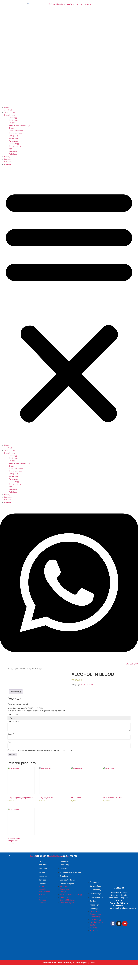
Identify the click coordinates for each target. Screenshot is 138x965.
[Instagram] (119, 923)
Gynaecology (14, 138)
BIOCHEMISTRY (19, 669)
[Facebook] (113, 923)
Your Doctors (9, 112)
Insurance (8, 159)
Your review (13, 721)
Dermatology (14, 143)
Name (11, 734)
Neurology (13, 118)
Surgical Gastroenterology (19, 125)
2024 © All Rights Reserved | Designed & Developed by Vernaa (69, 962)
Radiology (13, 151)
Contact (7, 164)
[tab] (16, 691)
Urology (12, 123)
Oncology (12, 128)
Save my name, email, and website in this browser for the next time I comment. (41, 750)
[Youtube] (125, 923)
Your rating (13, 714)
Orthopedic (13, 136)
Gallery (7, 156)
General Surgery (15, 133)
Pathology (13, 154)
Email (10, 742)
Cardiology (13, 120)
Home (6, 107)
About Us (8, 110)
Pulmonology (14, 141)
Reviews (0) (16, 692)
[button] (69, 305)
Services (7, 162)
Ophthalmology (15, 146)
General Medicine (16, 130)
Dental (11, 149)
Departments (9, 115)
